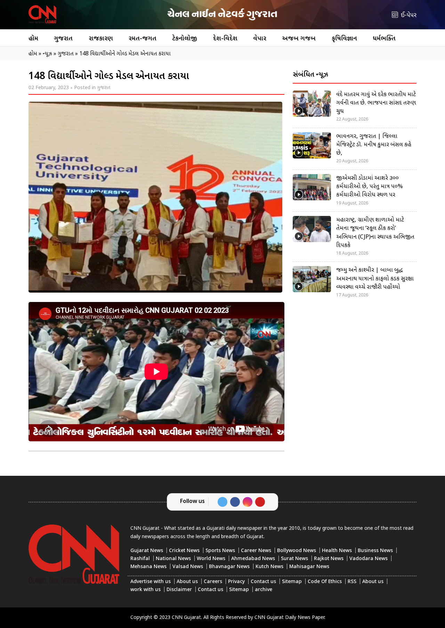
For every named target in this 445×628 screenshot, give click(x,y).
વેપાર (259, 39)
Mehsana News (148, 567)
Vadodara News (368, 559)
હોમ (33, 39)
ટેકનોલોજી (184, 39)
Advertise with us (150, 582)
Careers (213, 582)
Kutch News (269, 567)
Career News (256, 551)
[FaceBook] (235, 502)
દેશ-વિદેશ (225, 39)
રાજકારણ (101, 39)
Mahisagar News (309, 567)
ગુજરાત (63, 39)
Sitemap (292, 582)
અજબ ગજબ (299, 39)
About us (187, 582)
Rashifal (140, 559)
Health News (337, 551)
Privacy (236, 582)
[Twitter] (222, 502)
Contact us (263, 582)
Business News (375, 551)
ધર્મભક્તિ (384, 39)
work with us (145, 590)
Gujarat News (146, 551)
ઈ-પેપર (408, 15)
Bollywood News (296, 551)
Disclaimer (179, 590)
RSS (352, 582)
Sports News (220, 551)
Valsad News (187, 567)
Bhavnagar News (229, 567)
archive (263, 590)
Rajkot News (328, 559)
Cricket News (184, 551)
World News (211, 559)
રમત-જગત (142, 39)
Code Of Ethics (325, 582)
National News (173, 559)
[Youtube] (260, 502)
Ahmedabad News (253, 559)
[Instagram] (247, 502)
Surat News (294, 559)
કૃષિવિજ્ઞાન (344, 39)
